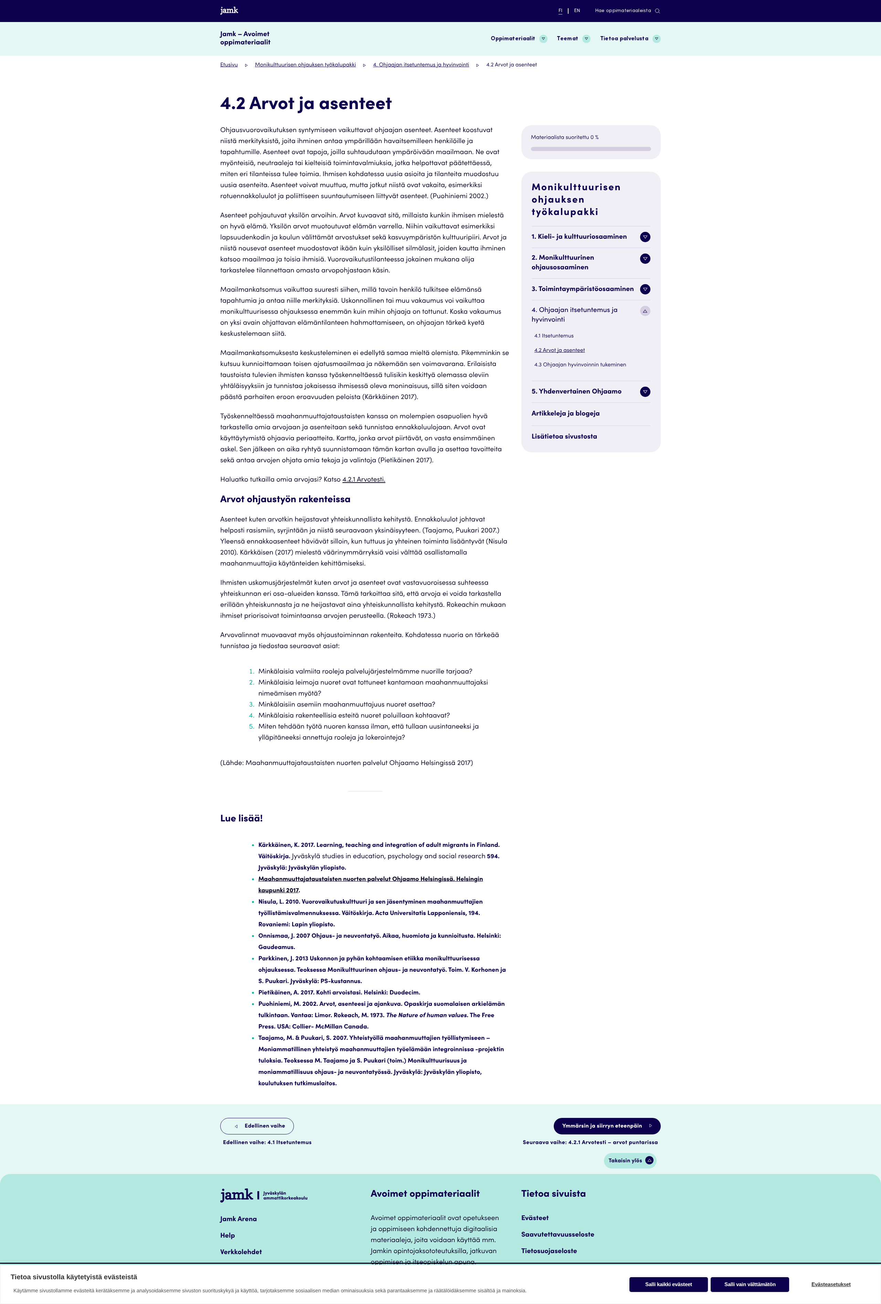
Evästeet (535, 1218)
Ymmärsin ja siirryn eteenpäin (603, 1126)
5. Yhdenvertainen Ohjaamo (577, 392)
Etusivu (229, 65)
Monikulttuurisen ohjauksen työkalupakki (305, 65)
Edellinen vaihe (264, 1126)
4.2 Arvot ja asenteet (559, 351)
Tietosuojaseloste (549, 1251)
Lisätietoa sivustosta (564, 437)
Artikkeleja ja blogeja (566, 414)
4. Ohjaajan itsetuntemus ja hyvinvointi (421, 65)
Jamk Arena (238, 1219)
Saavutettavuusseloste (557, 1235)
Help (227, 1236)
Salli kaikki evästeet (668, 1284)
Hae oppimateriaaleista (623, 11)
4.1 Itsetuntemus (554, 336)
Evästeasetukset (831, 1284)
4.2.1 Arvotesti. (363, 480)
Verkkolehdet (241, 1252)
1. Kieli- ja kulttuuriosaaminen (579, 237)
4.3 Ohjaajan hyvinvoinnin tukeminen (580, 365)
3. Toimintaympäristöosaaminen (583, 289)
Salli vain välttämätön (750, 1284)
